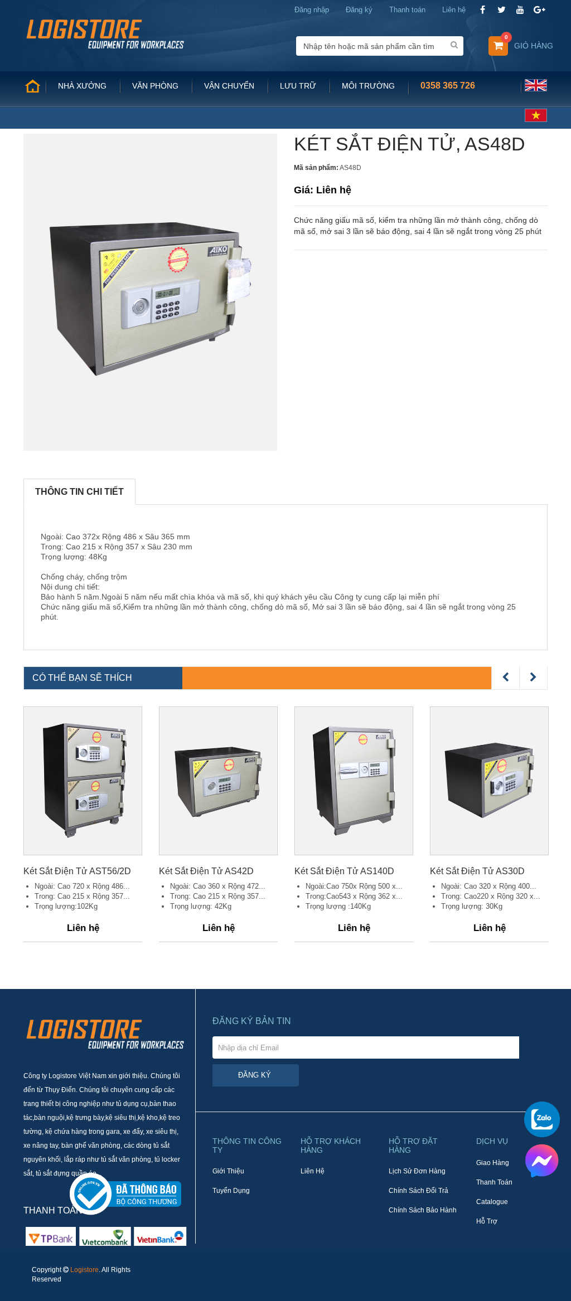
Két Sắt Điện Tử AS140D (344, 871)
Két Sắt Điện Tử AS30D (477, 871)
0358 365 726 (447, 85)
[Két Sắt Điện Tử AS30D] (489, 780)
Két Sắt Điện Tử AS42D (206, 871)
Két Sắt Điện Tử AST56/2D (77, 871)
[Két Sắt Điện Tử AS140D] (354, 780)
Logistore (84, 1270)
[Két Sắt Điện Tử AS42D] (218, 780)
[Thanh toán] (105, 1236)
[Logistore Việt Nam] (105, 33)
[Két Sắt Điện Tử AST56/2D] (83, 780)
